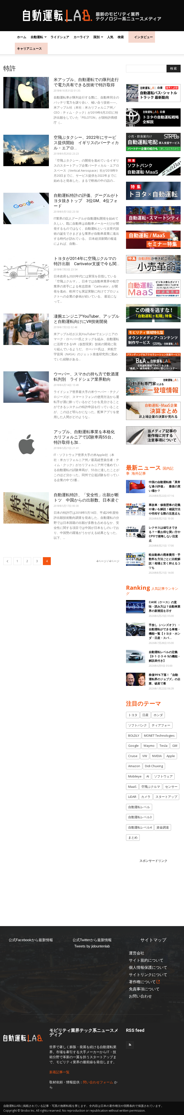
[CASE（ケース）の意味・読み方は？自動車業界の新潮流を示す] (135, 606)
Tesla (163, 745)
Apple (171, 756)
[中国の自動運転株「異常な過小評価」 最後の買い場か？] (135, 486)
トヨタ (133, 715)
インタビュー (143, 37)
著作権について (142, 982)
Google (133, 745)
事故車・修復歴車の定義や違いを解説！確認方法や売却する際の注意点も (164, 509)
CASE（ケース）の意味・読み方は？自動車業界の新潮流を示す (164, 607)
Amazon (134, 766)
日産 (145, 715)
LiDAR (132, 796)
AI (147, 776)
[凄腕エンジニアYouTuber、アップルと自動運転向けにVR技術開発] (26, 329)
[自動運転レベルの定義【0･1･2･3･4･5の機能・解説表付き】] (135, 656)
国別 (96, 37)
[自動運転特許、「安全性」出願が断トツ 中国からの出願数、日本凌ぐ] (26, 508)
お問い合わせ (140, 996)
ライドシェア (60, 37)
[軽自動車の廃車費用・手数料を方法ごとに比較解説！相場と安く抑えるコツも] (135, 559)
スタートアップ (166, 796)
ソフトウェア (163, 776)
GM (174, 745)
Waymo (149, 745)
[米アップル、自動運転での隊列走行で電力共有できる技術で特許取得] (26, 92)
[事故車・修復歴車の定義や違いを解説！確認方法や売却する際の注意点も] (135, 509)
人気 (110, 37)
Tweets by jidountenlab (92, 946)
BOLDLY (133, 735)
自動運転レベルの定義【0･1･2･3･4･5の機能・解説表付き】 (164, 656)
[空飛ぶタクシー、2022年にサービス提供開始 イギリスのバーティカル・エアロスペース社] (26, 150)
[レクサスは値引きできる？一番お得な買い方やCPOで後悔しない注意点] (135, 532)
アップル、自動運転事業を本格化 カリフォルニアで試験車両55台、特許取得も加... (86, 437)
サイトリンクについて (148, 975)
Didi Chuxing (154, 766)
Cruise (133, 756)
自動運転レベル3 (140, 817)
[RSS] (130, 1045)
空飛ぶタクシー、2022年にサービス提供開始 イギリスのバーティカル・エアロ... (86, 142)
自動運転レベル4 (140, 827)
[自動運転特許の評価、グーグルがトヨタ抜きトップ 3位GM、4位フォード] (26, 208)
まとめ (133, 837)
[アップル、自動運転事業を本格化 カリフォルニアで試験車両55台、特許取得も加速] (26, 445)
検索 (121, 37)
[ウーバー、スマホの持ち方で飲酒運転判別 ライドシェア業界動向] (26, 387)
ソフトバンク (137, 725)
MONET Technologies (159, 735)
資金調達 (162, 827)
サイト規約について (146, 960)
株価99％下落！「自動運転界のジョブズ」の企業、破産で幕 (164, 679)
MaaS (132, 786)
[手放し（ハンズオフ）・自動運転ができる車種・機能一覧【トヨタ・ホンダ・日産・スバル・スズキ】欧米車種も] (135, 629)
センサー (171, 786)
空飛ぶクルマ (150, 786)
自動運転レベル (139, 807)
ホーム (21, 37)
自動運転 (37, 37)
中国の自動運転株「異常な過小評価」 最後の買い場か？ (164, 486)
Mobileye (135, 776)
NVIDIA (157, 756)
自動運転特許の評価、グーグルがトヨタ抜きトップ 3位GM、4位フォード (86, 200)
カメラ (145, 796)
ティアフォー (161, 725)
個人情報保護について (148, 967)
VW (144, 756)
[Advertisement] (155, 887)
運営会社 (136, 953)
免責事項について (144, 989)
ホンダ (158, 715)
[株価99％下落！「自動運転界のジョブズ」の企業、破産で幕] (135, 679)
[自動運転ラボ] (92, 16)
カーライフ (81, 37)
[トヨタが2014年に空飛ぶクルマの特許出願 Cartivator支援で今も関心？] (26, 271)
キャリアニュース (29, 48)
